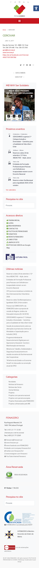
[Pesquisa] (32, 205)
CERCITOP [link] (18, 77)
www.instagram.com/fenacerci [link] (16, 454)
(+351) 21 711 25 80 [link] (14, 430)
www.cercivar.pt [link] (8, 52)
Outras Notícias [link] (14, 390)
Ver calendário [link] (11, 190)
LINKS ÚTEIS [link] (12, 239)
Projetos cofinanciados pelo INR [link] (19, 404)
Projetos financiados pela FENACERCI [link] (21, 401)
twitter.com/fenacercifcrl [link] (14, 451)
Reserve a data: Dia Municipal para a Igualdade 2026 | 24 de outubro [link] (23, 182)
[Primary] (19, 21)
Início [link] (4, 30)
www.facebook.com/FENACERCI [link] (17, 445)
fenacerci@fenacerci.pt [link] (14, 440)
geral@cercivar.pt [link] (9, 50)
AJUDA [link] (10, 223)
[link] (36, 8)
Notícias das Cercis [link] (15, 387)
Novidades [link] (12, 382)
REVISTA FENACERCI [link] (16, 237)
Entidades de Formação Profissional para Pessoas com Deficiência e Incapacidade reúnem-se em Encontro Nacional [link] (22, 169)
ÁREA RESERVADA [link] (14, 226)
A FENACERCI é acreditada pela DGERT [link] (19, 525)
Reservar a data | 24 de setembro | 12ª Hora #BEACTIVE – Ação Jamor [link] (22, 155)
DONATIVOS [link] (12, 234)
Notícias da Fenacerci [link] (16, 384)
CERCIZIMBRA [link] (20, 73)
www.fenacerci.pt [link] (12, 443)
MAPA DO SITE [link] (14, 242)
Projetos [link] (11, 393)
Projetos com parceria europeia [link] (19, 398)
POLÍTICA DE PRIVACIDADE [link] (18, 231)
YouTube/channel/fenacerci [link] (16, 456)
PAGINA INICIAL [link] (14, 220)
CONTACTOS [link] (13, 229)
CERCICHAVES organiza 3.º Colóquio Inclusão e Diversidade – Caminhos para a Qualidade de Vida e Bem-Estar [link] (23, 141)
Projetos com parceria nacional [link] (19, 395)
